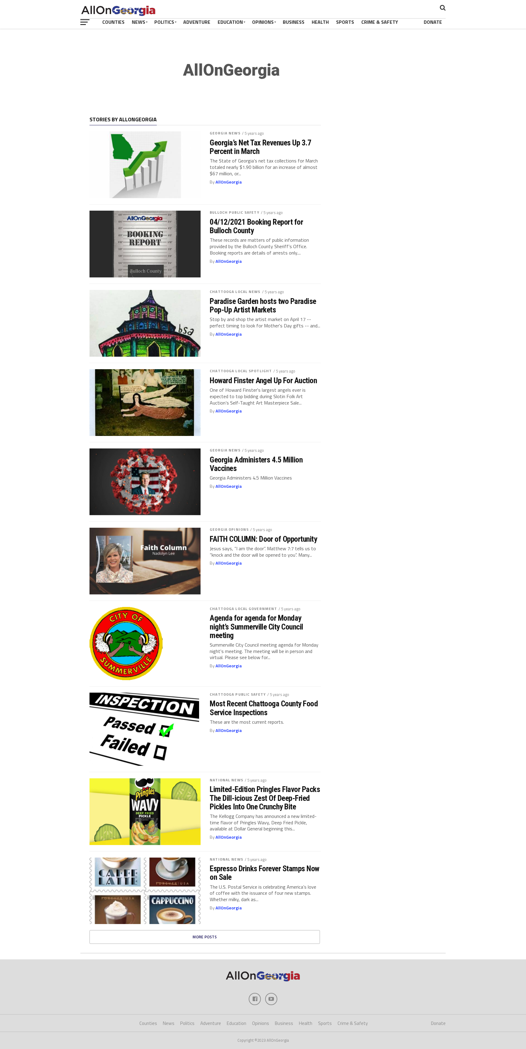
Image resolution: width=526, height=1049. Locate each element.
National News (226, 780)
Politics (164, 22)
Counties (113, 22)
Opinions (263, 22)
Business (293, 22)
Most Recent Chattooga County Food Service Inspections (264, 707)
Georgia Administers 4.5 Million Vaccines (256, 464)
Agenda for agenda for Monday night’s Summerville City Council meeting (256, 626)
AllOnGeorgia (229, 182)
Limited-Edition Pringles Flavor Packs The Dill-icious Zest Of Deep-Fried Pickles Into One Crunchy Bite (265, 798)
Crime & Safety (379, 22)
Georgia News (225, 133)
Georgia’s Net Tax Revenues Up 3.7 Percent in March (260, 146)
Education (230, 22)
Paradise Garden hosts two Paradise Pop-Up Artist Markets (263, 305)
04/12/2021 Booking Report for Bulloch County (256, 226)
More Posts (205, 937)
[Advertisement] (386, 156)
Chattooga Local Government (243, 609)
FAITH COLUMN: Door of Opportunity (263, 539)
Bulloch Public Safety (234, 212)
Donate (433, 22)
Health (320, 22)
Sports (345, 22)
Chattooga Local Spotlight (241, 371)
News (138, 22)
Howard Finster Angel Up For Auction (263, 380)
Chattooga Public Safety (238, 694)
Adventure (196, 22)
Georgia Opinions (229, 529)
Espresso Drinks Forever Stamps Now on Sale (264, 872)
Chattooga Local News (235, 291)
